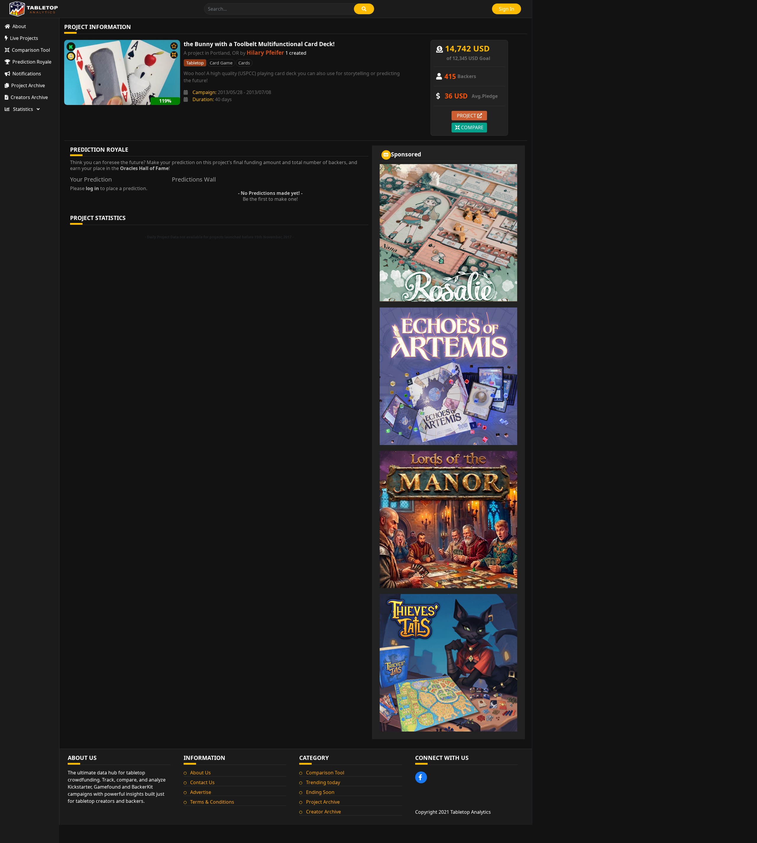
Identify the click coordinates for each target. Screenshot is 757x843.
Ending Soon (320, 792)
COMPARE (471, 127)
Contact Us (202, 782)
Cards (244, 63)
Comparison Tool (325, 772)
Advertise (200, 792)
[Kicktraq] (71, 56)
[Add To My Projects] (174, 46)
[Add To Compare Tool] (174, 55)
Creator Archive (323, 811)
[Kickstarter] (71, 46)
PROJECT (467, 115)
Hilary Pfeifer (265, 52)
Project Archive (323, 802)
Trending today (323, 782)
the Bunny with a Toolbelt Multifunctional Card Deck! (259, 44)
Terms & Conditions (212, 802)
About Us (200, 772)
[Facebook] (421, 777)
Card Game (221, 63)
